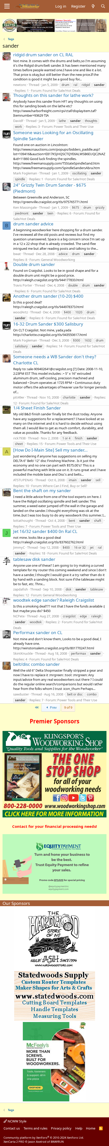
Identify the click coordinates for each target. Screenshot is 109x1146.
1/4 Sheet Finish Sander (37, 408)
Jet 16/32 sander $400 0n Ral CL (45, 531)
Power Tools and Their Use (74, 126)
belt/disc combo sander (36, 664)
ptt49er (18, 397)
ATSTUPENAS (23, 480)
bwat (17, 254)
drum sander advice (33, 224)
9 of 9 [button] (68, 707)
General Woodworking (58, 259)
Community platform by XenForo (44, 1137)
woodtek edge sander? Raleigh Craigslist (53, 600)
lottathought (23, 520)
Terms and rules (35, 1128)
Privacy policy (61, 1128)
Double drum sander (34, 264)
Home (90, 1128)
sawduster (21, 694)
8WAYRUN (57, 1141)
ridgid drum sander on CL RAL (43, 55)
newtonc (19, 84)
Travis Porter (22, 285)
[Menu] (7, 6)
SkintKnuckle (23, 653)
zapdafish (20, 589)
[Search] (103, 6)
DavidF (18, 120)
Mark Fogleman (25, 173)
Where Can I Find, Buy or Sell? (65, 486)
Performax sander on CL (37, 632)
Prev (53, 707)
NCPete (19, 616)
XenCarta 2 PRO (14, 1141)
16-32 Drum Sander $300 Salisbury (48, 324)
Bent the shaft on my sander (42, 490)
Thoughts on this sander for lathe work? (53, 95)
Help (78, 1128)
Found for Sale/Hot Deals (61, 90)
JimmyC (19, 547)
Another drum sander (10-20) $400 (48, 296)
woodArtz (20, 312)
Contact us (12, 1128)
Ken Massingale (25, 207)
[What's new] (93, 6)
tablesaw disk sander (34, 559)
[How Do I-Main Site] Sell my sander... (50, 450)
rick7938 (19, 438)
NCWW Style (16, 1121)
